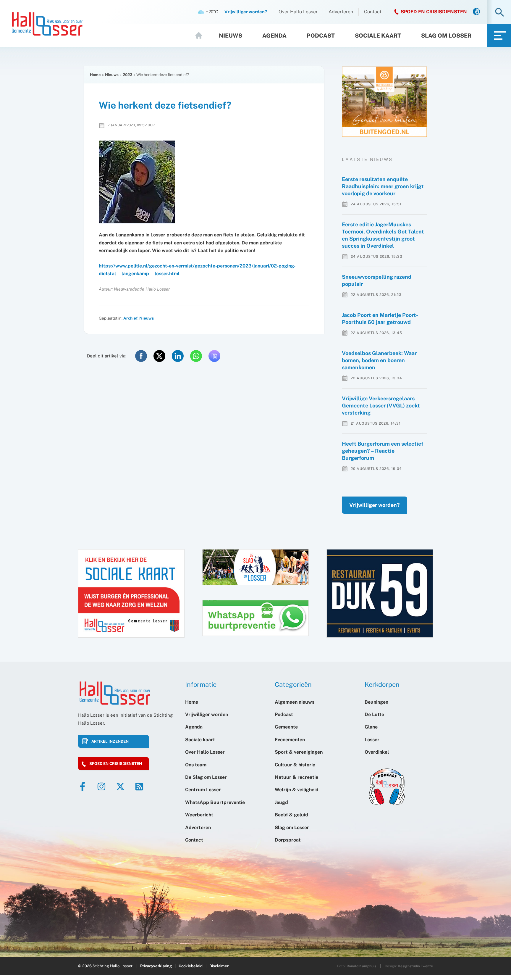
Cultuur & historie (295, 765)
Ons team (195, 765)
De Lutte (374, 714)
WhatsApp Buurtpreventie (215, 802)
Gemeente (286, 727)
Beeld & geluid (291, 815)
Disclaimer (219, 966)
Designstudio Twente (415, 966)
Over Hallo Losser (298, 11)
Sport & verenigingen (299, 752)
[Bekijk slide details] (384, 101)
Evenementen (290, 739)
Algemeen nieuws (294, 702)
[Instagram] (101, 786)
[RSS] (139, 786)
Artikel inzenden (110, 741)
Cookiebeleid (191, 966)
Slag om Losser (446, 35)
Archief (130, 318)
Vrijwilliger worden (206, 714)
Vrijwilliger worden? (374, 505)
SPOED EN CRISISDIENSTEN (434, 11)
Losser (372, 739)
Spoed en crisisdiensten (115, 763)
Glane (371, 727)
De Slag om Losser (206, 777)
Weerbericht (199, 815)
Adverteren (341, 11)
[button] (499, 13)
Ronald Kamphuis (361, 966)
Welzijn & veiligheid (296, 789)
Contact (372, 11)
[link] (476, 12)
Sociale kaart (378, 35)
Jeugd (281, 802)
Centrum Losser (203, 789)
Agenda (274, 35)
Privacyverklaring (156, 966)
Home (201, 35)
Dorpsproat (288, 840)
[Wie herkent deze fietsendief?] (204, 182)
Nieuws (230, 35)
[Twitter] (120, 786)
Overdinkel (377, 752)
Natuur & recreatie (296, 777)
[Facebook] (82, 786)
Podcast (321, 35)
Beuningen (376, 702)
